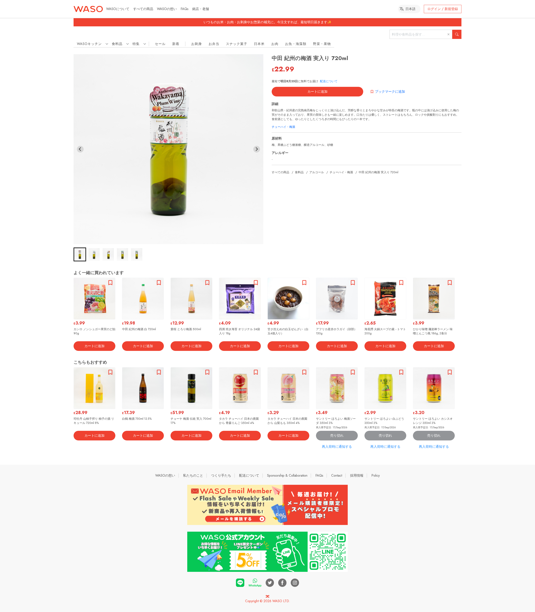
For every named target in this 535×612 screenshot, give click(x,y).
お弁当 (214, 43)
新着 (175, 43)
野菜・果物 (322, 43)
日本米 (259, 43)
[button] (80, 254)
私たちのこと (193, 475)
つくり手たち (221, 475)
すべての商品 (143, 8)
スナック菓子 (236, 43)
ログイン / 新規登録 (442, 8)
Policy (375, 475)
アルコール (316, 172)
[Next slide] (256, 149)
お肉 (274, 43)
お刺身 (196, 43)
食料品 (299, 172)
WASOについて (117, 8)
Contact (336, 475)
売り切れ (337, 435)
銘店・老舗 (200, 8)
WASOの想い (167, 8)
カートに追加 (317, 91)
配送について (329, 81)
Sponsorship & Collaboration (287, 475)
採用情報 (356, 475)
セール (160, 43)
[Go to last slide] (80, 149)
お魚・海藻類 (295, 43)
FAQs (185, 8)
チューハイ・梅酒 (283, 127)
